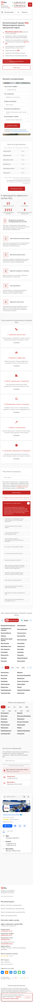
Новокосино (4, 687)
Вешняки (20, 672)
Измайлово (4, 681)
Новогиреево (21, 684)
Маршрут (8, 825)
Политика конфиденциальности (16, 985)
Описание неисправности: (12, 109)
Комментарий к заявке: (11, 116)
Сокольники (20, 693)
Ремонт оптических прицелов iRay (11, 905)
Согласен (27, 997)
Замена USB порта (7, 155)
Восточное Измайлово (24, 675)
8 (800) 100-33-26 (6, 935)
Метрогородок (5, 684)
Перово (19, 687)
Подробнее (17, 342)
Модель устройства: (10, 101)
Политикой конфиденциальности (20, 131)
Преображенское (6, 690)
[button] (2, 620)
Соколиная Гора (5, 693)
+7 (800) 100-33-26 (19, 5)
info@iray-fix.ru (5, 939)
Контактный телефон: (11, 86)
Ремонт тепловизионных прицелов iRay (13, 912)
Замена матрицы (7, 151)
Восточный (4, 675)
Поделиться (2, 972)
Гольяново (4, 678)
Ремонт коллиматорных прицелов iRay (12, 908)
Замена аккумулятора (8, 159)
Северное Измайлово (23, 690)
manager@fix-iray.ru (7, 943)
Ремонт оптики (6, 172)
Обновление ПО (6, 164)
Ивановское (20, 678)
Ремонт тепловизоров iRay (9, 915)
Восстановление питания (8, 168)
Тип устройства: (9, 94)
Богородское (5, 672)
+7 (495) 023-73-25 (19, 2)
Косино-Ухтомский (23, 681)
